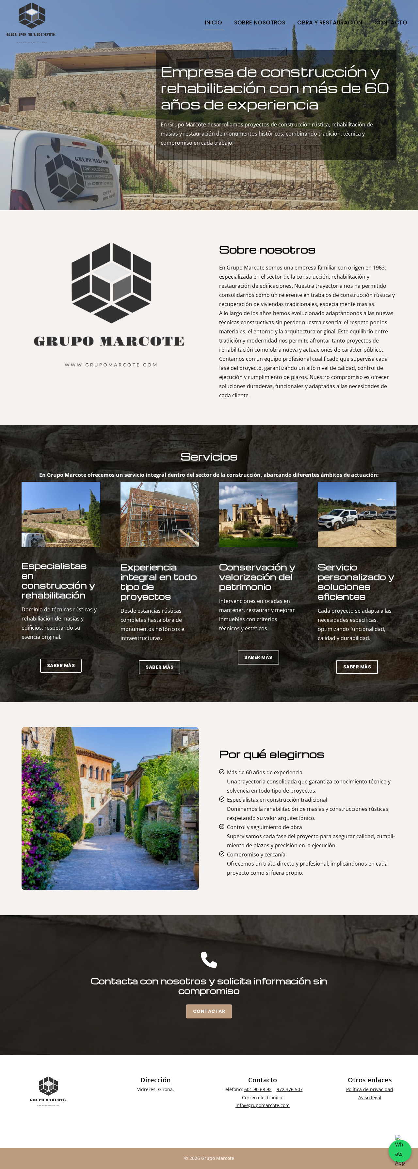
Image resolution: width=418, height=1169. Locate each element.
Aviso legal (369, 1097)
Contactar (209, 1011)
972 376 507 (290, 1089)
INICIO (213, 22)
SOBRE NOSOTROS (260, 22)
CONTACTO (390, 22)
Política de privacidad (369, 1089)
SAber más (61, 665)
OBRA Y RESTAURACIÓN (329, 22)
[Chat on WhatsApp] (400, 1151)
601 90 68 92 (258, 1089)
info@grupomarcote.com (262, 1105)
